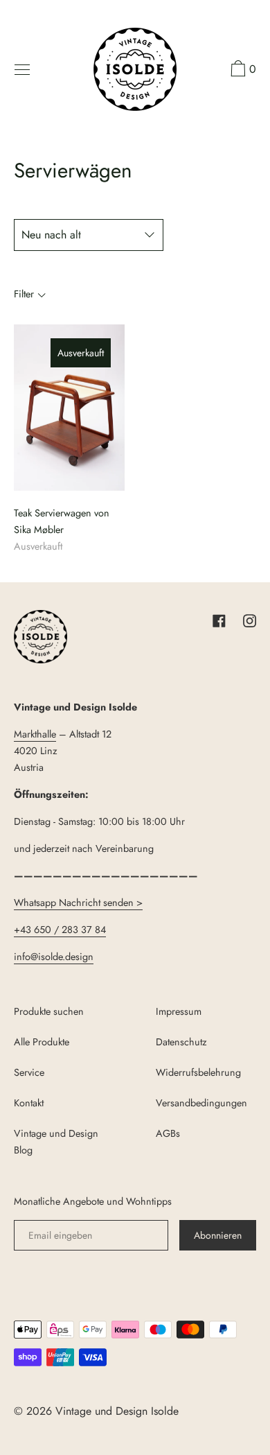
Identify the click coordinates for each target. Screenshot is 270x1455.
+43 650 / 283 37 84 (60, 929)
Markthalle (35, 734)
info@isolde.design (53, 957)
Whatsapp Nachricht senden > (78, 902)
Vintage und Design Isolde (117, 1411)
